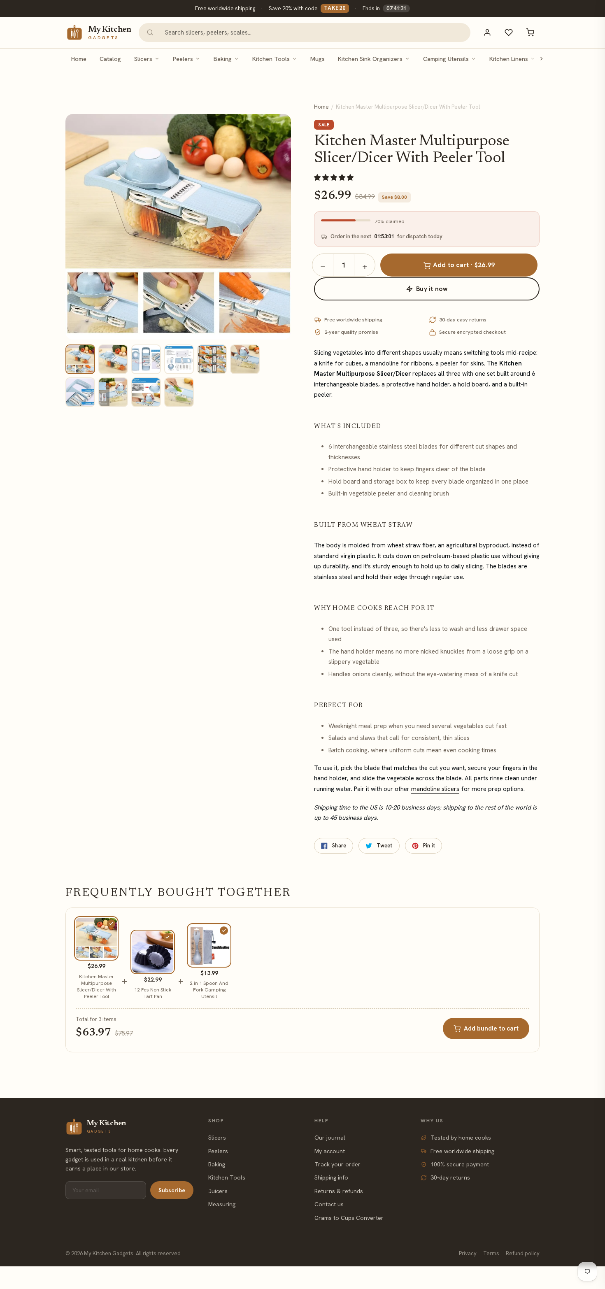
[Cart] (530, 32)
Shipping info (331, 1177)
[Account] (487, 32)
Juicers (218, 1191)
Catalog (110, 59)
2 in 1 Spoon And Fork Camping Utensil (209, 990)
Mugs (317, 59)
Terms (491, 1253)
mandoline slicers (435, 789)
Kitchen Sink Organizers (370, 59)
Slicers (143, 59)
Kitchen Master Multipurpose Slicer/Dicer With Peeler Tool (96, 986)
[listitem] (80, 359)
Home (78, 59)
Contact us (329, 1204)
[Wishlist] (508, 32)
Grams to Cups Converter (349, 1218)
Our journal (329, 1137)
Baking (223, 59)
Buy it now (431, 289)
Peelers (183, 59)
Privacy (468, 1253)
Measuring (221, 1204)
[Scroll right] (541, 59)
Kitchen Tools (271, 59)
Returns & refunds (338, 1191)
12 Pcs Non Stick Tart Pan (152, 993)
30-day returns (450, 1177)
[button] (334, 177)
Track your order (337, 1164)
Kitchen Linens (508, 59)
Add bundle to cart (491, 1028)
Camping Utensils (446, 59)
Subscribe (171, 1190)
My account (329, 1151)
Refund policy (523, 1253)
